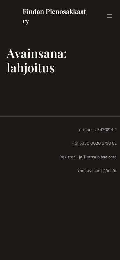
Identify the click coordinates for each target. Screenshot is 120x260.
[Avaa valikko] (109, 16)
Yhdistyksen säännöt (97, 170)
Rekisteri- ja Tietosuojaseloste (88, 157)
